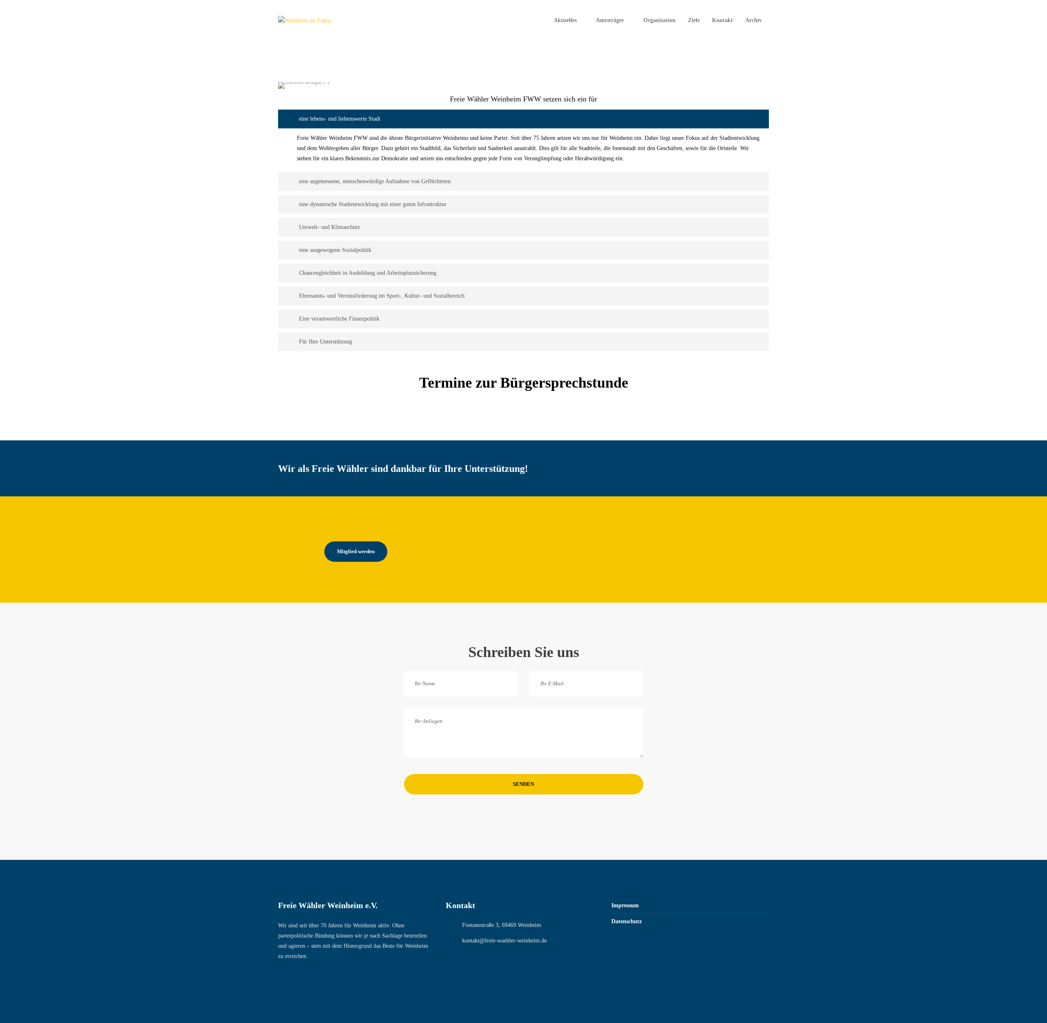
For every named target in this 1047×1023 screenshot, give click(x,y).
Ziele (694, 20)
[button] (523, 119)
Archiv (753, 20)
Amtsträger (610, 20)
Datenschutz (626, 921)
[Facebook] (281, 977)
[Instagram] (298, 977)
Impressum (625, 905)
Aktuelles (565, 20)
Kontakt (722, 20)
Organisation (659, 20)
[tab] (523, 119)
